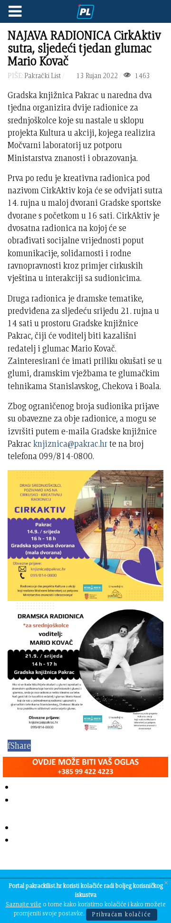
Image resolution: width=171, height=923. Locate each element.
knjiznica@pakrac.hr (70, 444)
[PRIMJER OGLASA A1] (85, 765)
